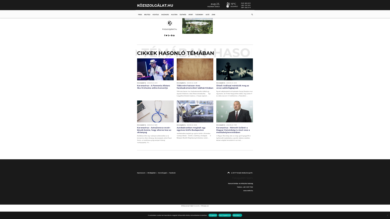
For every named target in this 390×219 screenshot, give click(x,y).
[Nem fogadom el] (387, 215)
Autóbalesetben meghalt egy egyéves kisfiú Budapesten (191, 129)
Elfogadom (212, 215)
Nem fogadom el (224, 215)
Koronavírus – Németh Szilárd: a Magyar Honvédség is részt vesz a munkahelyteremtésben (233, 130)
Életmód (183, 14)
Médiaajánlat (151, 173)
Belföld (147, 14)
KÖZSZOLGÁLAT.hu (155, 5)
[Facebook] (165, 35)
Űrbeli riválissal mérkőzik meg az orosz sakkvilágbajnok (232, 87)
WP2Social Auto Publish (187, 206)
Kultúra (174, 14)
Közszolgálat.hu (169, 29)
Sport (190, 14)
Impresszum (141, 173)
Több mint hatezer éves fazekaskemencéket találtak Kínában (195, 87)
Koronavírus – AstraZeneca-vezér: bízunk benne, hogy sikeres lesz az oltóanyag (154, 130)
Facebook (172, 173)
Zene (213, 14)
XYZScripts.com (205, 206)
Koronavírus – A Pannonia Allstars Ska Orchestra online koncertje (153, 87)
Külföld (156, 14)
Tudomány (199, 14)
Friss (140, 14)
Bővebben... (237, 215)
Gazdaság (165, 14)
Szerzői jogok (162, 173)
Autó (207, 14)
